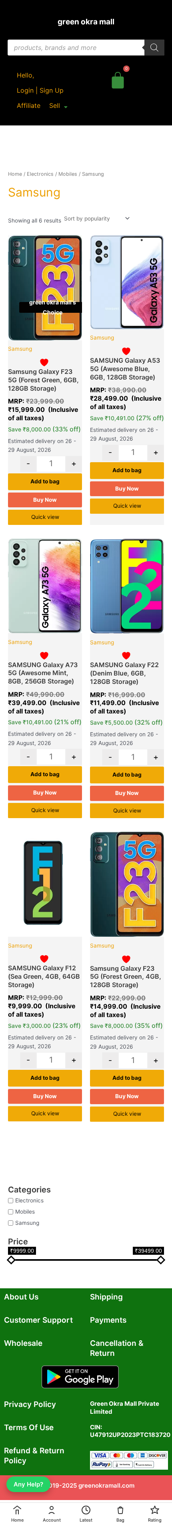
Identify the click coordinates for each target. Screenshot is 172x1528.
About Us (21, 1296)
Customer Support (38, 1320)
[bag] (118, 78)
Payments (108, 1320)
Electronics (29, 1200)
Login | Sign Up (40, 90)
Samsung (27, 1222)
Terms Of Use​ (29, 1427)
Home (15, 174)
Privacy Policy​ (30, 1404)
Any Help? (28, 1484)
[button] (58, 105)
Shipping (106, 1296)
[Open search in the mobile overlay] (86, 48)
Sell (54, 105)
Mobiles (25, 1211)
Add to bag (45, 481)
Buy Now (45, 500)
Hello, (25, 75)
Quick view (45, 517)
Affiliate (28, 105)
